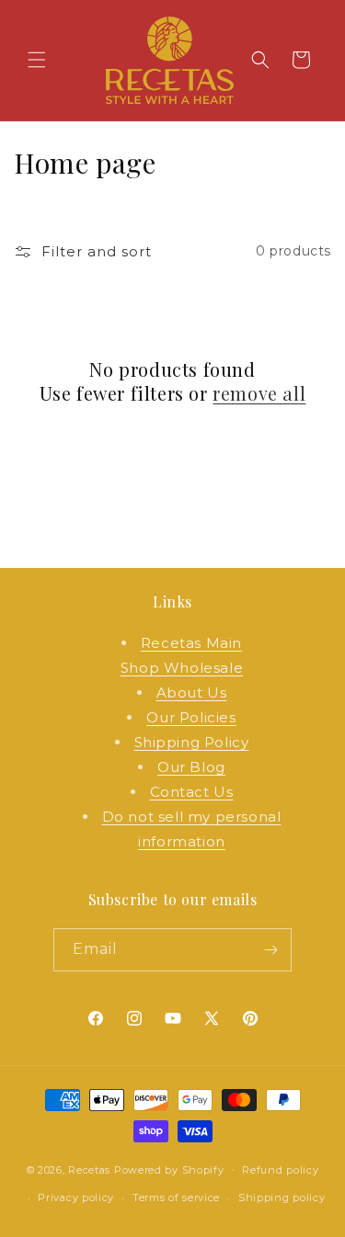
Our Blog (191, 767)
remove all (259, 393)
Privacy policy (76, 1197)
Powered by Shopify (169, 1169)
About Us (191, 692)
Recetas (89, 1169)
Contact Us (192, 791)
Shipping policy (282, 1197)
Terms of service (176, 1197)
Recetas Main (191, 643)
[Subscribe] (270, 949)
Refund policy (280, 1169)
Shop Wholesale (182, 667)
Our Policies (191, 717)
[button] (37, 60)
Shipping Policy (191, 742)
